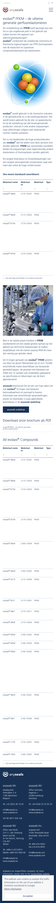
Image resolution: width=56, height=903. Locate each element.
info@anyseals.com (37, 852)
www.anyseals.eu (10, 812)
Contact (6, 3)
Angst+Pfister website (40, 874)
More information (13, 888)
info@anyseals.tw (10, 858)
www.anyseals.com (37, 855)
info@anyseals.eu (10, 809)
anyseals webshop (16, 409)
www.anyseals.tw (10, 861)
